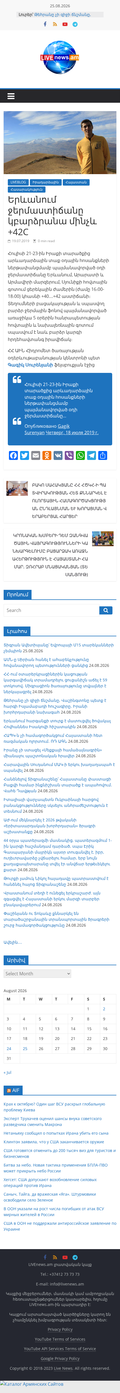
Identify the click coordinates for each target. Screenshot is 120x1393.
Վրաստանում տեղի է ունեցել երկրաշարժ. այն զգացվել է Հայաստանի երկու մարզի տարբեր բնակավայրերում (52, 898)
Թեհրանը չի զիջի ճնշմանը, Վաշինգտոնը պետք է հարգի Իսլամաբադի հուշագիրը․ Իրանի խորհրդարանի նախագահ (55, 706)
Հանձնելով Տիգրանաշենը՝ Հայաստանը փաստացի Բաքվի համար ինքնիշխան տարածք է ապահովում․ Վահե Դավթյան (58, 784)
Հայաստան (76, 182)
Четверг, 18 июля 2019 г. (72, 432)
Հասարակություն (27, 189)
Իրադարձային (46, 182)
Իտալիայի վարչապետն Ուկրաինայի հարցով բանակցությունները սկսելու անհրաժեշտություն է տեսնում (56, 805)
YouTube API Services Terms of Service (60, 1348)
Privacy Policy (60, 1329)
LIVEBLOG (18, 182)
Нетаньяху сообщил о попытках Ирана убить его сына (56, 1133)
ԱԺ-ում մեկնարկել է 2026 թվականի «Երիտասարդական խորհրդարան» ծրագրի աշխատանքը (49, 825)
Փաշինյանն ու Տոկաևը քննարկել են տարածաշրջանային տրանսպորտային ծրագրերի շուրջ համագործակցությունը (56, 919)
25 (25, 1048)
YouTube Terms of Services (60, 1339)
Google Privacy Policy (60, 1358)
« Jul (7, 1072)
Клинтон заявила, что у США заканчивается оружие (54, 1141)
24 (9, 1048)
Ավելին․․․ (13, 942)
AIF (15, 1090)
